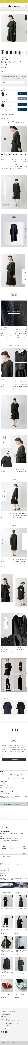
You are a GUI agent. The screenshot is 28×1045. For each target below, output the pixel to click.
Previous (1, 32)
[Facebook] (6, 1032)
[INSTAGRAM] (1, 1032)
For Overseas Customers (7, 1014)
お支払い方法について (14, 1011)
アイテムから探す (21, 8)
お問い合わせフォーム (7, 1028)
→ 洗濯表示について (4, 793)
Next (26, 32)
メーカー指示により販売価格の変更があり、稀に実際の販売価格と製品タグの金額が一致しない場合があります (14, 78)
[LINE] (4, 1032)
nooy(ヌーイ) (3, 57)
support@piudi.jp (9, 1025)
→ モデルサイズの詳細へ (5, 856)
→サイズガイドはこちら (4, 868)
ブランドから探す (6, 8)
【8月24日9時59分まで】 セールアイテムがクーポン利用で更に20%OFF (14, 2)
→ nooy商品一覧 (14, 759)
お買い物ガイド (5, 1011)
